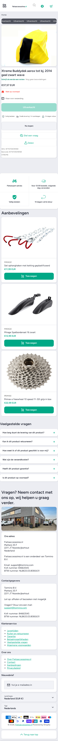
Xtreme (4, 155)
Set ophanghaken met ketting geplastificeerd (27, 265)
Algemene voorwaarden (19, 645)
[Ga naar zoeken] (34, 5)
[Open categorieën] (4, 6)
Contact (11, 662)
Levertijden (12, 630)
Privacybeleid (13, 668)
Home (3, 15)
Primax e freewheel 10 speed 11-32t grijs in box (27, 399)
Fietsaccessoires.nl (23, 725)
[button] (51, 6)
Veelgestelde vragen (17, 642)
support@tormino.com (15, 608)
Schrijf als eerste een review (13, 79)
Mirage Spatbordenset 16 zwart (19, 332)
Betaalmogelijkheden (17, 639)
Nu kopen (29, 126)
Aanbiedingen (14, 665)
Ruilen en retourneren (18, 633)
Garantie (11, 636)
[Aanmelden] (50, 685)
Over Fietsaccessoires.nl (19, 659)
